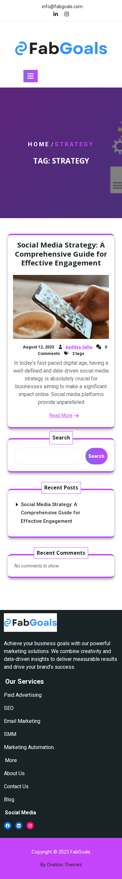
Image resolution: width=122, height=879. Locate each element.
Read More (61, 415)
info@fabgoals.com (62, 6)
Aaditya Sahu (78, 346)
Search (61, 438)
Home (38, 144)
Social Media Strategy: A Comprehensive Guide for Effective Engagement (61, 253)
